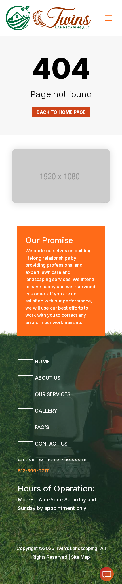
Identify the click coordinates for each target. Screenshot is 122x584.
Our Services (52, 394)
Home (42, 361)
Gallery (46, 411)
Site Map (80, 557)
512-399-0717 (33, 471)
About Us (47, 378)
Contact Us (51, 444)
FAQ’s (42, 427)
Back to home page (61, 112)
